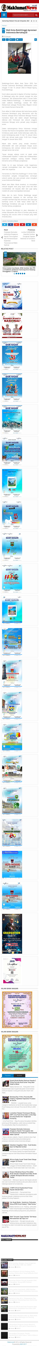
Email (20, 39)
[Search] (36, 15)
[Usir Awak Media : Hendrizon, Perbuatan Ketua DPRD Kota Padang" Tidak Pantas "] (5, 1205)
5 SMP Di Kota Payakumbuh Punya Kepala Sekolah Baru (21, 1189)
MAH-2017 (23, 1344)
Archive (19, 1075)
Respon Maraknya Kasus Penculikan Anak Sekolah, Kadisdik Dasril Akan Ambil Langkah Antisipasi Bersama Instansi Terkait (23, 1174)
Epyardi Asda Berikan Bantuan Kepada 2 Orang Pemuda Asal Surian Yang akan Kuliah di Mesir (23, 1082)
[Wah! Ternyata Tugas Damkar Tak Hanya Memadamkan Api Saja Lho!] (5, 1219)
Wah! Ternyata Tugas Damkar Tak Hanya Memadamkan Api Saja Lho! (23, 1217)
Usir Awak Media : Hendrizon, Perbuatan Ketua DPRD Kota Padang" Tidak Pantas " (23, 1203)
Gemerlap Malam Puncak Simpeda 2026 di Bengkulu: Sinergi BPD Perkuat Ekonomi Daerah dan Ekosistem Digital (22, 1282)
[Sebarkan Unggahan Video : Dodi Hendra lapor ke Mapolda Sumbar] (5, 1148)
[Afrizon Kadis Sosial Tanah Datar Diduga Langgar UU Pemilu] (5, 1162)
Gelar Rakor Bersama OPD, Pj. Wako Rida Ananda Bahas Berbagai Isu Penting (23, 1316)
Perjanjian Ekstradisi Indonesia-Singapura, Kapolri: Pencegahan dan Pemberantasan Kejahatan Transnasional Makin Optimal (23, 1131)
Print (13, 39)
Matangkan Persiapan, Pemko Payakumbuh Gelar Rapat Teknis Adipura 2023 (23, 1335)
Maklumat (11, 1342)
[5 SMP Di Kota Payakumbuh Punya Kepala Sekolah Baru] (5, 1190)
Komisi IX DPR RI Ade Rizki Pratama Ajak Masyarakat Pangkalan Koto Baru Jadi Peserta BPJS (23, 1308)
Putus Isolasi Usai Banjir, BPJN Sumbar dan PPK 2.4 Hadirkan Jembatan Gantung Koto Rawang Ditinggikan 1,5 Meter (19, 269)
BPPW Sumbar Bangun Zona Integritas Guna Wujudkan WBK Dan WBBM (22, 1264)
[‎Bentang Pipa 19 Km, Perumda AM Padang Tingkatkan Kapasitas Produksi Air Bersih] (5, 1099)
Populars (8, 1075)
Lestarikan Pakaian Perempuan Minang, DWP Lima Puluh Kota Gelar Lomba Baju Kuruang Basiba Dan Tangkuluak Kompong (23, 1115)
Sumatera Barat (12, 221)
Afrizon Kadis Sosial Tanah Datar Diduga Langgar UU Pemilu (23, 1160)
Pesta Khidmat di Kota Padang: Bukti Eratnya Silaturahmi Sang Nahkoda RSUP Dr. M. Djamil (23, 1273)
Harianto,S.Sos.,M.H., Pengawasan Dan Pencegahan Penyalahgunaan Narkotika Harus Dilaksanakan (23, 1300)
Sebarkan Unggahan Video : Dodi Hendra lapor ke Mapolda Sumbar (23, 1146)
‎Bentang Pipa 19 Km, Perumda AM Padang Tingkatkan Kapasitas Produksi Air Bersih (22, 1098)
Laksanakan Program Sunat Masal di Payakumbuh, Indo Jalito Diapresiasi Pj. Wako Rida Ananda (22, 1326)
